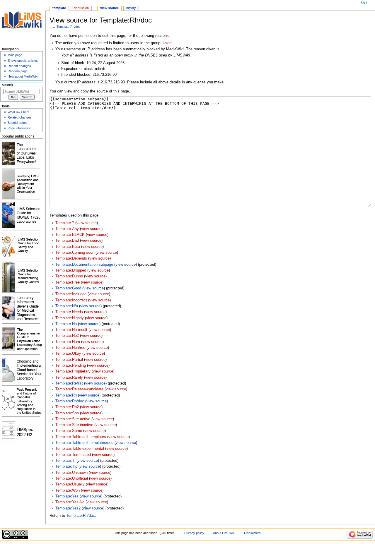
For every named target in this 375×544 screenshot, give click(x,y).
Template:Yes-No (69, 502)
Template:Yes (67, 496)
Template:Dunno (69, 276)
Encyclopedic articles (23, 60)
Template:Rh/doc (69, 26)
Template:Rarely (69, 377)
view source (86, 223)
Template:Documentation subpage (84, 264)
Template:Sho (67, 413)
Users (168, 43)
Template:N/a (66, 306)
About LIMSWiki (224, 533)
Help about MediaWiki (23, 76)
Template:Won (67, 490)
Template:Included (70, 294)
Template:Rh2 (67, 407)
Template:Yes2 (68, 508)
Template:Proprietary (73, 371)
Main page (15, 55)
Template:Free (67, 282)
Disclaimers (252, 533)
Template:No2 (67, 336)
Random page (18, 71)
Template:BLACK (70, 235)
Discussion (81, 8)
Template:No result (71, 330)
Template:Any (67, 229)
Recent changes (19, 66)
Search (7, 85)
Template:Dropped (70, 270)
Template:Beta (67, 247)
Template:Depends (71, 258)
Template (59, 8)
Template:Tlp (66, 466)
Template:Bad (67, 240)
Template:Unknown (71, 473)
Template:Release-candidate (79, 389)
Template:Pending (70, 365)
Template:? (64, 223)
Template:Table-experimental (79, 449)
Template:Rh (66, 395)
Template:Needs (69, 312)
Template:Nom (67, 342)
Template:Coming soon (74, 252)
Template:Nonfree (70, 348)
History (131, 8)
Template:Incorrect (71, 300)
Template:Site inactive (74, 425)
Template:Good (68, 288)
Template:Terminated (73, 455)
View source (109, 8)
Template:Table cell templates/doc (84, 443)
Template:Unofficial (71, 478)
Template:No (66, 324)
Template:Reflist (69, 383)
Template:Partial (69, 360)
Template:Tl (65, 461)
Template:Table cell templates (80, 437)
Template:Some (68, 431)
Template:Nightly (69, 318)
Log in (364, 2)
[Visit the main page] (22, 22)
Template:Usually (70, 484)
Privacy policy (194, 533)
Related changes (20, 117)
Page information (19, 128)
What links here (19, 112)
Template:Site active (72, 419)
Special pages (18, 122)
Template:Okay (68, 353)
